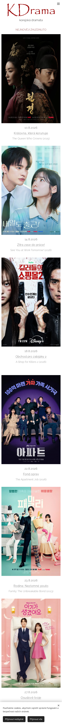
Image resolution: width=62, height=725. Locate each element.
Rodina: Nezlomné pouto (31, 586)
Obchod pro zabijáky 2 (31, 356)
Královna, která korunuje (31, 133)
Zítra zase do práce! (31, 245)
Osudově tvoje (31, 697)
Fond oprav (31, 474)
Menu (58, 4)
